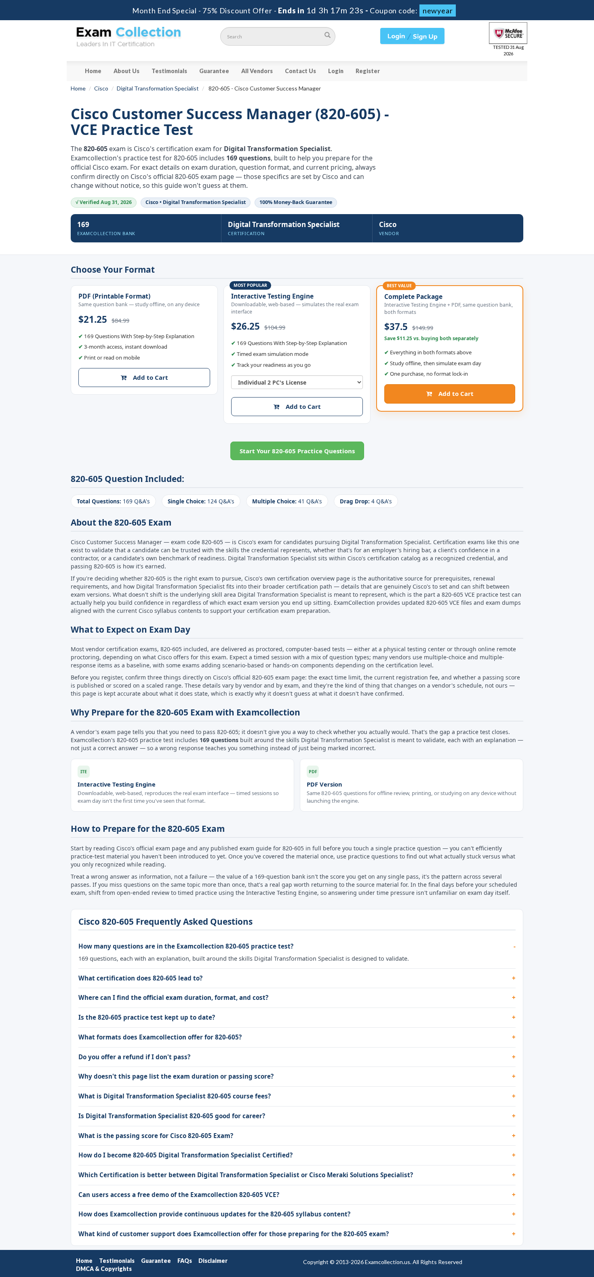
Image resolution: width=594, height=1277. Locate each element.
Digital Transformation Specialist (158, 88)
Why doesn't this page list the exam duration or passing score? (176, 1076)
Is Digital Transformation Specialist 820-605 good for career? (171, 1116)
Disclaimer (212, 1260)
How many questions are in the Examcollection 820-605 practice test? (185, 946)
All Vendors (257, 70)
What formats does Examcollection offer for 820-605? (160, 1037)
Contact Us (300, 70)
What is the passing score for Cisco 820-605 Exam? (155, 1136)
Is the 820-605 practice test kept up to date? (146, 1017)
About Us (126, 70)
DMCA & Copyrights (104, 1268)
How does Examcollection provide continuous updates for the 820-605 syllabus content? (214, 1214)
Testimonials (169, 70)
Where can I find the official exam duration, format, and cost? (173, 997)
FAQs (184, 1260)
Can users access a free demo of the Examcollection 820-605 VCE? (178, 1195)
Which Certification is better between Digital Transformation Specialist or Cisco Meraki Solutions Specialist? (245, 1175)
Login (335, 70)
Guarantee (214, 70)
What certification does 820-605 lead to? (140, 978)
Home (93, 70)
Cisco (101, 88)
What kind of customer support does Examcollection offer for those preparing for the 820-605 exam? (233, 1234)
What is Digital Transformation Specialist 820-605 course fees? (174, 1096)
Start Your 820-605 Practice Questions (297, 451)
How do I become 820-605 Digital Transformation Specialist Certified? (185, 1155)
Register (368, 70)
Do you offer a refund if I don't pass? (134, 1057)
